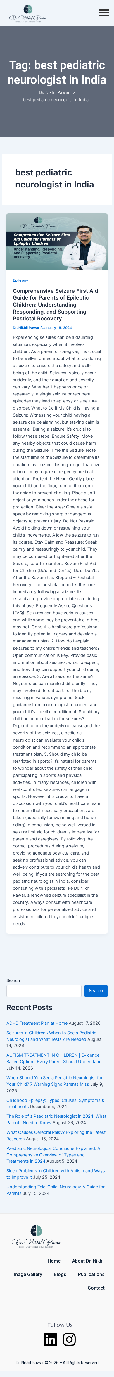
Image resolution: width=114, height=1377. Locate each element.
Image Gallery (27, 1274)
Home (54, 1261)
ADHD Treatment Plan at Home (37, 1023)
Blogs (60, 1274)
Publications (91, 1274)
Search (13, 980)
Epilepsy (20, 280)
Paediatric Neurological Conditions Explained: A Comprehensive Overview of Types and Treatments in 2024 (53, 1155)
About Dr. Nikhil (88, 1261)
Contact (96, 1288)
